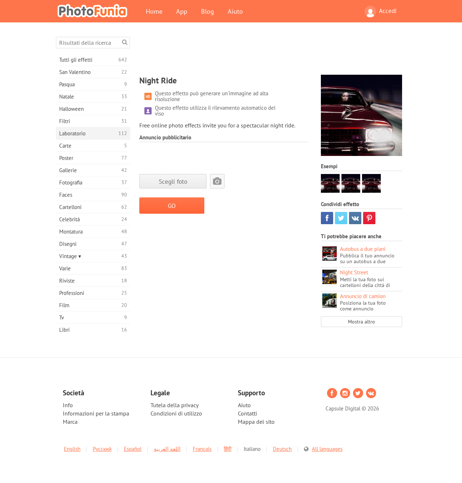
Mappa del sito (256, 421)
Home (154, 11)
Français (202, 448)
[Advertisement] (270, 53)
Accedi (388, 11)
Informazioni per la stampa (96, 413)
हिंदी (227, 448)
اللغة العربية (167, 448)
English (72, 448)
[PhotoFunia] (94, 10)
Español (132, 448)
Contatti (247, 413)
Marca (70, 421)
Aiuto (235, 11)
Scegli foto (173, 181)
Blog (207, 11)
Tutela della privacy (175, 405)
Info (68, 405)
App (181, 11)
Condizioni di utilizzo (176, 413)
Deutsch (282, 448)
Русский (102, 448)
